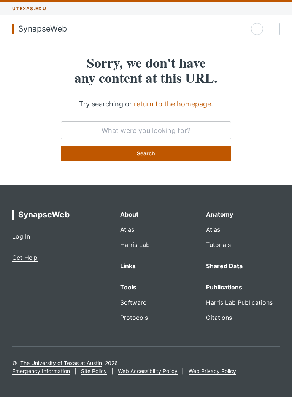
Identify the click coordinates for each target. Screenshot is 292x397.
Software (133, 302)
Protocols (134, 317)
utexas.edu (29, 8)
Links (128, 266)
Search (146, 153)
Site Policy (94, 371)
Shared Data (224, 266)
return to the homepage (172, 104)
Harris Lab (135, 244)
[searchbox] (146, 130)
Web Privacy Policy (212, 371)
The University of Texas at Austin (61, 363)
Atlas (127, 229)
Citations (219, 317)
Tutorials (218, 244)
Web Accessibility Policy (148, 371)
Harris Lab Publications (239, 302)
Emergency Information (41, 371)
